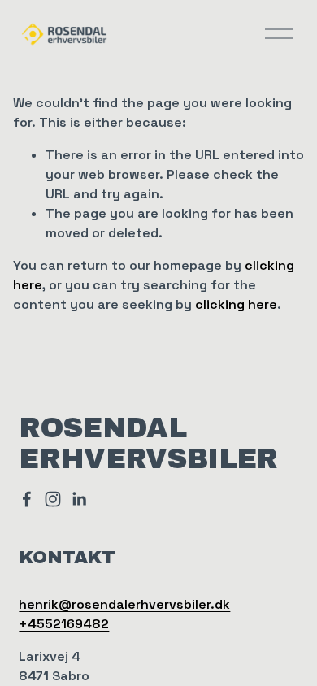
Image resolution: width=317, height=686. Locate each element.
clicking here (236, 304)
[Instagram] (53, 499)
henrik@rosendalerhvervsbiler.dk (124, 604)
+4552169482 (64, 623)
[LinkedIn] (79, 499)
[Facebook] (27, 499)
